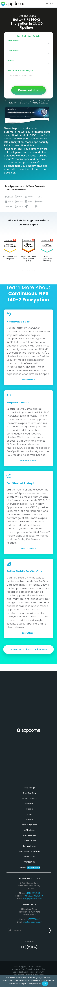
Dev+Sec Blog (29, 793)
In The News (29, 830)
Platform (29, 803)
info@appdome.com (32, 898)
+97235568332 (33, 919)
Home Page (29, 787)
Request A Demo (29, 798)
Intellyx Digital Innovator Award (10, 257)
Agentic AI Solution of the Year (28, 258)
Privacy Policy (29, 846)
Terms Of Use (29, 840)
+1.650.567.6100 (33, 893)
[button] (47, 3)
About (29, 814)
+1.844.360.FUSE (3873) (33, 896)
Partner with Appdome (29, 851)
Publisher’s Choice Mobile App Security (47, 258)
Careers (29, 867)
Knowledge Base (29, 824)
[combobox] (31, 930)
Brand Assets (29, 856)
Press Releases (29, 835)
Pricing (30, 809)
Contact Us (29, 862)
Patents (29, 819)
